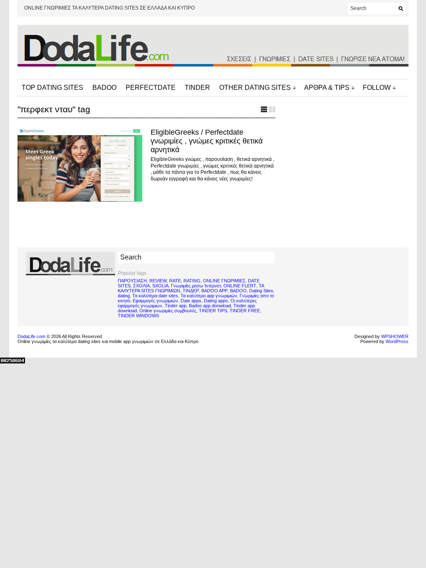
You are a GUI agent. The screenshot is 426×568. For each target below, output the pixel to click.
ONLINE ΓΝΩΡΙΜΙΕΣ (224, 280)
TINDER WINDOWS (138, 315)
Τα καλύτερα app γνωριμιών (209, 295)
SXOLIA (160, 285)
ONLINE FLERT (239, 285)
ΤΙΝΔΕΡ (191, 290)
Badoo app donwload (210, 305)
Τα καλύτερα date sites (155, 295)
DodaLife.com (31, 336)
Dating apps (216, 300)
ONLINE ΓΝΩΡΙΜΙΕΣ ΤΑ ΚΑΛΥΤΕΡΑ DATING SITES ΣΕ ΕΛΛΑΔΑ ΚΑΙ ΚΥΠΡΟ (109, 8)
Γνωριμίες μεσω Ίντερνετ (196, 285)
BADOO (104, 87)
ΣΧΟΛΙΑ (141, 285)
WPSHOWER (395, 336)
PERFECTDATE (151, 87)
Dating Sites (261, 290)
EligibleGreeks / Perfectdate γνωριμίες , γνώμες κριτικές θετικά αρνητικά (207, 141)
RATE (175, 280)
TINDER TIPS (213, 310)
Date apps (191, 300)
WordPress (397, 341)
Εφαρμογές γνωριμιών (155, 300)
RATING (192, 280)
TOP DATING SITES (52, 87)
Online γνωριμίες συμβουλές (167, 310)
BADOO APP (214, 290)
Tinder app (175, 305)
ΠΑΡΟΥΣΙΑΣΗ (132, 280)
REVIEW (158, 280)
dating (124, 295)
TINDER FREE (245, 310)
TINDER (197, 87)
